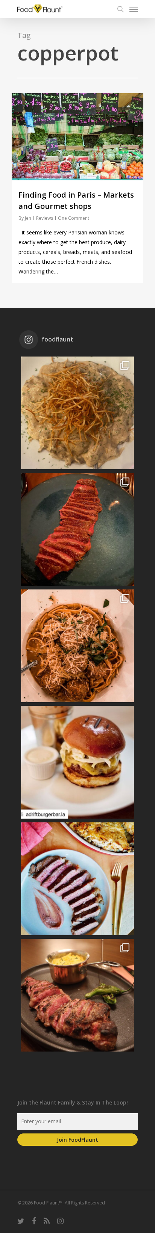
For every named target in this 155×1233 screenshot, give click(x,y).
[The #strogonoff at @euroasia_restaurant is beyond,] (77, 413)
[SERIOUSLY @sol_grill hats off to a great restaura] (77, 645)
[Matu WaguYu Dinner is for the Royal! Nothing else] (77, 529)
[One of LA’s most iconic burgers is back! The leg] (77, 762)
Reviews (44, 218)
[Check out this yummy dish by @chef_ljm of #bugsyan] (77, 995)
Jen (28, 218)
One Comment (73, 218)
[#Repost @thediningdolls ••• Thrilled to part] (77, 878)
